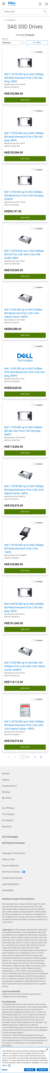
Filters (38, 43)
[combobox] (25, 11)
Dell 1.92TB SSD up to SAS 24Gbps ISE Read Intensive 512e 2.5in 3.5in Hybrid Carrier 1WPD (24, 490)
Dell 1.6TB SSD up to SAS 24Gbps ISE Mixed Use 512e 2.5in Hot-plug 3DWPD (23, 195)
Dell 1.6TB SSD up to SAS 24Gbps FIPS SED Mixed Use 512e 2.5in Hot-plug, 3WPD (24, 372)
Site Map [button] (6, 792)
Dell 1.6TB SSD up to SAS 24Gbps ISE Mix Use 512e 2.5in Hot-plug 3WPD (23, 431)
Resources (6, 826)
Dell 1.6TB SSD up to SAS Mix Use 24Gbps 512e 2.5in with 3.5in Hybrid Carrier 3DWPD (24, 666)
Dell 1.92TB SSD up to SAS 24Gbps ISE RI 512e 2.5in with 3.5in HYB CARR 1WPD (24, 254)
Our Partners (7, 820)
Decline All (29, 1070)
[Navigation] (4, 3)
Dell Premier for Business (13, 843)
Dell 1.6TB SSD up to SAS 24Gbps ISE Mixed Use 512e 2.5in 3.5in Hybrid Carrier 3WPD (23, 313)
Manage (4, 1070)
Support (5, 779)
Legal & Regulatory (10, 884)
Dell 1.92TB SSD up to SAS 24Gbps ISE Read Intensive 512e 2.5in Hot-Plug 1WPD (24, 78)
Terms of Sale (8, 859)
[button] (40, 3)
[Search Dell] (45, 12)
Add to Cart (25, 100)
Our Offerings (8, 808)
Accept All (42, 1070)
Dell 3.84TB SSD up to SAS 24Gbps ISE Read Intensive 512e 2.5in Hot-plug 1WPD (24, 607)
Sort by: (5, 39)
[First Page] (9, 757)
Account (5, 773)
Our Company (8, 814)
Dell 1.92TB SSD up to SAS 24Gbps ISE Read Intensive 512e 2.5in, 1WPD (24, 548)
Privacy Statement (10, 865)
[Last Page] (41, 757)
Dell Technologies (10, 837)
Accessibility (7, 890)
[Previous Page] (15, 757)
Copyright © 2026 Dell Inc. (14, 853)
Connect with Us (9, 786)
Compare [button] (39, 52)
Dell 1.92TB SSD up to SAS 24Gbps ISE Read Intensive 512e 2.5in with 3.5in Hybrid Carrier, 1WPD (24, 725)
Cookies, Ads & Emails (12, 878)
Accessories (10, 20)
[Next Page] (35, 757)
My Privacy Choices (11, 872)
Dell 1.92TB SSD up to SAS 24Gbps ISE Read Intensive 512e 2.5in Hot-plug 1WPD (24, 137)
